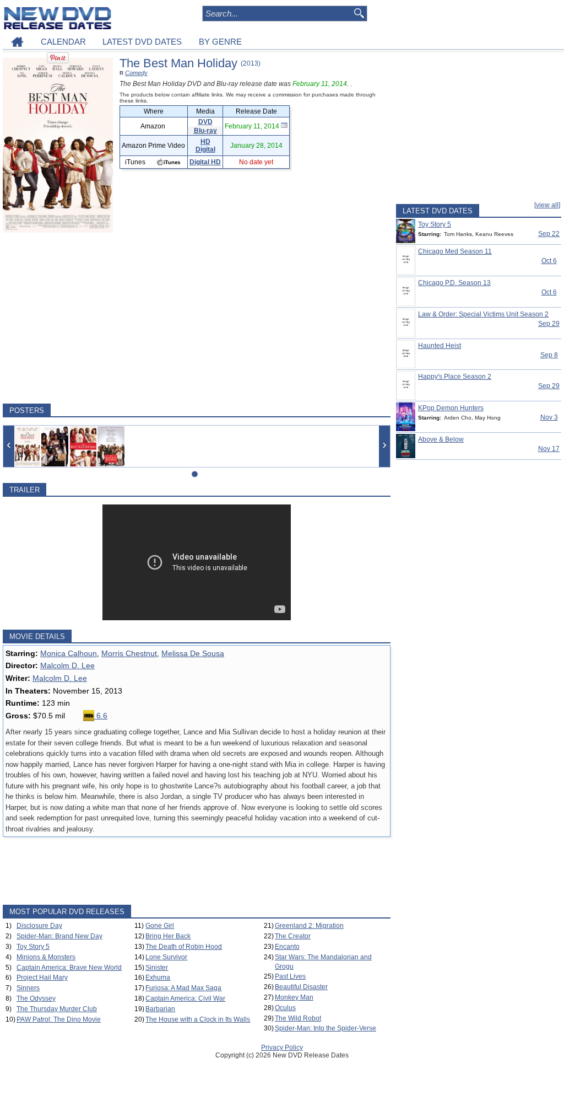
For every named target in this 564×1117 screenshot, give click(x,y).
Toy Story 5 (33, 946)
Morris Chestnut (129, 653)
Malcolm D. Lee (67, 665)
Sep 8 (549, 355)
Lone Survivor (166, 957)
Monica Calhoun (68, 653)
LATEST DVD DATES (142, 41)
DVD (205, 122)
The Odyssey (36, 998)
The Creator (293, 936)
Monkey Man (294, 997)
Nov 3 (549, 417)
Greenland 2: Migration (309, 926)
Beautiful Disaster (301, 987)
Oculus (285, 1008)
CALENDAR (63, 41)
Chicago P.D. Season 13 (454, 283)
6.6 (100, 715)
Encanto (287, 946)
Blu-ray (205, 131)
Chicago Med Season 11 (455, 251)
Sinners (28, 988)
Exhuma (157, 977)
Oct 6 (549, 261)
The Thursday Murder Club (57, 1009)
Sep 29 (549, 323)
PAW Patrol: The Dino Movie (59, 1019)
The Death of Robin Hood (183, 946)
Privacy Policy (282, 1047)
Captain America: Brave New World (69, 967)
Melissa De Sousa (192, 653)
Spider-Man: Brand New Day (59, 936)
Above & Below (441, 439)
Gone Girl (159, 926)
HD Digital (205, 145)
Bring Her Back (168, 936)
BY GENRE (220, 41)
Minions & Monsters (46, 957)
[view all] (547, 205)
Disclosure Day (39, 926)
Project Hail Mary (42, 977)
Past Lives (290, 976)
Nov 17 (549, 449)
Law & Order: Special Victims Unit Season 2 (483, 314)
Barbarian (160, 1009)
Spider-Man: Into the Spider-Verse (325, 1028)
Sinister (156, 967)
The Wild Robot (298, 1018)
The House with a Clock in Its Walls (197, 1019)
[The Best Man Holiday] (27, 446)
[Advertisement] (197, 318)
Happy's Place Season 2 (454, 376)
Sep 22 (549, 234)
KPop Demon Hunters (451, 408)
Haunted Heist (439, 346)
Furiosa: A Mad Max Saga (183, 988)
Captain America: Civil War (185, 998)
